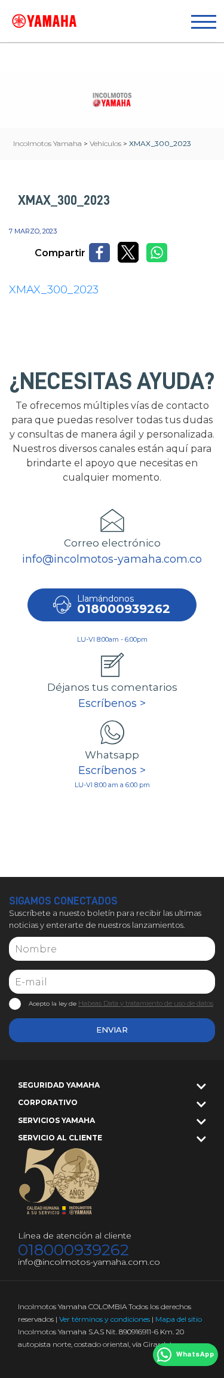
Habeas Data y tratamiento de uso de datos (145, 1003)
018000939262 (73, 1250)
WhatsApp (195, 1355)
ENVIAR (112, 1029)
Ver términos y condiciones (104, 1319)
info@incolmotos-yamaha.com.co (112, 559)
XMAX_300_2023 (54, 289)
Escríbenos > (112, 703)
